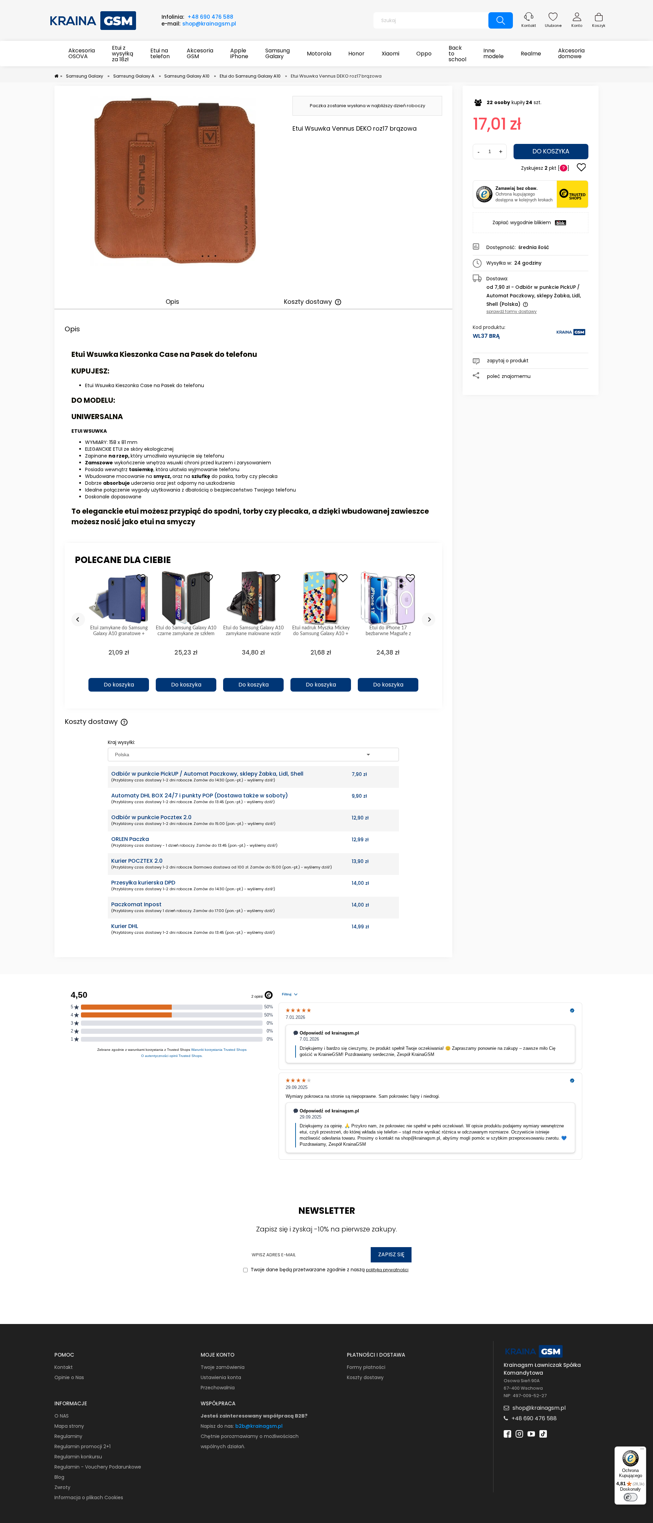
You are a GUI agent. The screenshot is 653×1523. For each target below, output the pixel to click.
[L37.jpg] (175, 181)
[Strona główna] (93, 20)
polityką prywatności (387, 1270)
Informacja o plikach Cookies (88, 1497)
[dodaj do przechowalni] (581, 168)
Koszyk (598, 25)
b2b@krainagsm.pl (259, 1426)
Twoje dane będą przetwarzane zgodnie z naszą (328, 1269)
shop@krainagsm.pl (209, 23)
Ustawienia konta (221, 1377)
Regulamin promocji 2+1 (82, 1446)
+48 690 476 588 (210, 16)
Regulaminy (68, 1436)
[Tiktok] (543, 1433)
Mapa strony (69, 1426)
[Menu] (642, 1450)
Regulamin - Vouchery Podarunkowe (97, 1466)
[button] (118, 672)
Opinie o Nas (69, 1377)
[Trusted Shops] (484, 194)
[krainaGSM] (571, 335)
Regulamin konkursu (78, 1456)
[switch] (630, 1497)
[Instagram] (519, 1433)
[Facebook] (507, 1433)
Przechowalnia (218, 1387)
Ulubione (553, 25)
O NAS (61, 1415)
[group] (118, 634)
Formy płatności (366, 1367)
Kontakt (528, 25)
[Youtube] (531, 1433)
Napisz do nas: (218, 1426)
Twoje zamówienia (223, 1367)
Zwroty (62, 1487)
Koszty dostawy (365, 1377)
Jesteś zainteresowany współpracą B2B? (254, 1415)
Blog (59, 1477)
